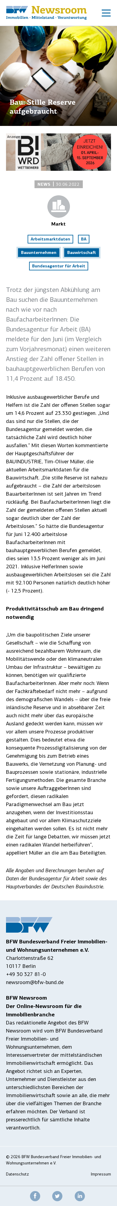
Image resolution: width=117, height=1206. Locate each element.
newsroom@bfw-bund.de (35, 982)
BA (83, 239)
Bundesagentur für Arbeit (58, 266)
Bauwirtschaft (81, 252)
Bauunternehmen (38, 252)
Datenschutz (17, 1174)
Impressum (101, 1174)
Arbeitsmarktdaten (50, 239)
